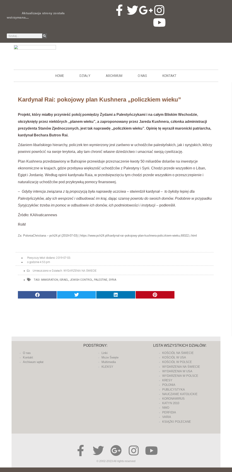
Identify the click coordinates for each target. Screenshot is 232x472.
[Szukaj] (44, 35)
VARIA (166, 417)
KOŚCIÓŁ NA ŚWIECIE (178, 353)
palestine (100, 279)
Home (59, 76)
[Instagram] (159, 10)
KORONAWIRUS (173, 398)
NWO (165, 407)
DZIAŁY (85, 76)
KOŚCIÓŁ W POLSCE (177, 362)
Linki (105, 353)
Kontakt (169, 76)
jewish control (81, 279)
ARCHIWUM (114, 76)
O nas (142, 76)
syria (112, 279)
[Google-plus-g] (146, 10)
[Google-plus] (116, 450)
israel (64, 279)
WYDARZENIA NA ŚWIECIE (80, 270)
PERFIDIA (169, 412)
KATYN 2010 (170, 403)
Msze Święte (110, 357)
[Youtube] (159, 22)
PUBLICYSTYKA (173, 389)
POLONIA (168, 385)
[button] (37, 295)
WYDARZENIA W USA (177, 371)
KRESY (167, 380)
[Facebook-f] (119, 10)
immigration (49, 279)
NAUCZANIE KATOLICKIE (180, 394)
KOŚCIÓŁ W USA (174, 357)
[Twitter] (132, 10)
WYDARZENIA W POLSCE (180, 375)
